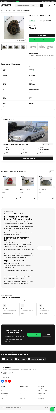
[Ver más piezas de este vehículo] (28, 131)
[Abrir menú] (45, 5)
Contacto (21, 395)
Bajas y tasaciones (23, 390)
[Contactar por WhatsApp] (52, 409)
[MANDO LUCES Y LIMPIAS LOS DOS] (28, 181)
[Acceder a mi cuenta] (49, 5)
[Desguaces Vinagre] (6, 6)
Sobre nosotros (22, 388)
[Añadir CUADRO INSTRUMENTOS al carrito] (52, 198)
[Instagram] (6, 381)
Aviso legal (40, 388)
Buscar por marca (4, 393)
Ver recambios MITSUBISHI (43, 248)
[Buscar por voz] (37, 5)
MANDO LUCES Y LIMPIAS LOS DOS (26, 189)
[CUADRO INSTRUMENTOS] (46, 181)
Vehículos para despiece (5, 390)
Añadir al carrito (43, 35)
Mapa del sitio (41, 398)
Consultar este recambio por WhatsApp (42, 39)
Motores (2, 398)
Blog (20, 393)
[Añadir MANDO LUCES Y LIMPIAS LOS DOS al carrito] (34, 198)
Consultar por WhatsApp (35, 334)
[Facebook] (2, 381)
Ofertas (2, 401)
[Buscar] (41, 5)
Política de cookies (41, 393)
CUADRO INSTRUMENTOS (42, 189)
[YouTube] (9, 381)
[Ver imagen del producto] (4, 47)
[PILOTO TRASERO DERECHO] (10, 181)
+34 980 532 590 (47, 334)
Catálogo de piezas (4, 388)
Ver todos (52, 171)
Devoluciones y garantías (43, 395)
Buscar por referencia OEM (6, 395)
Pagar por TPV (22, 398)
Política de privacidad (42, 390)
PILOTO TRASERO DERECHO (7, 189)
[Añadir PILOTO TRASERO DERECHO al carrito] (16, 198)
